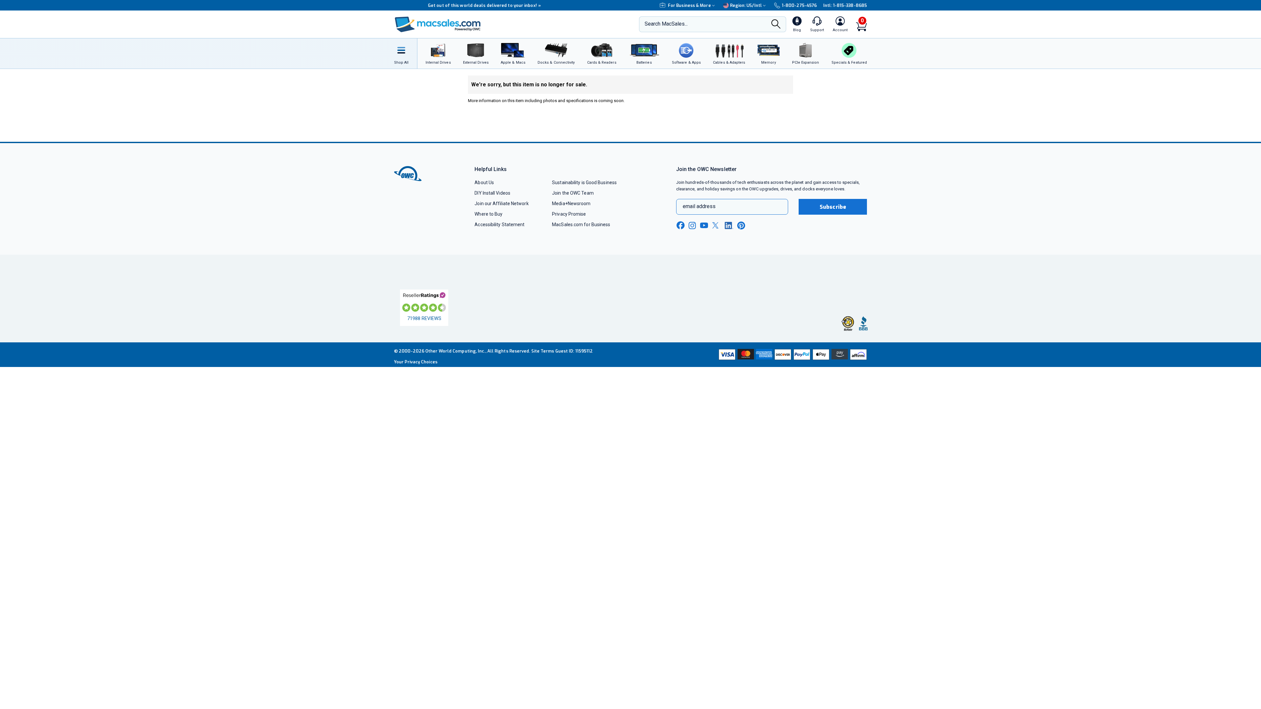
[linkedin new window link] (729, 225)
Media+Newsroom (571, 203)
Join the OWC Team (573, 193)
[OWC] (437, 24)
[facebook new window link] (680, 225)
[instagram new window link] (692, 225)
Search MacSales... (666, 24)
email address (699, 206)
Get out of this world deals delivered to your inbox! (450, 5)
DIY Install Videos (492, 193)
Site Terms (542, 351)
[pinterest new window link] (741, 225)
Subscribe (833, 207)
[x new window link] (716, 225)
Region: (746, 5)
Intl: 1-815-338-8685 (845, 5)
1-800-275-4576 (799, 5)
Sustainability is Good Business (584, 182)
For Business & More (689, 5)
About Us (484, 182)
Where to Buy (488, 214)
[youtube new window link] (704, 225)
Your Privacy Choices (415, 362)
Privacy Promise (569, 214)
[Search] (776, 24)
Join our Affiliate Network (501, 203)
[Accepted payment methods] (792, 354)
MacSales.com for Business (581, 224)
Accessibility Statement (499, 224)
